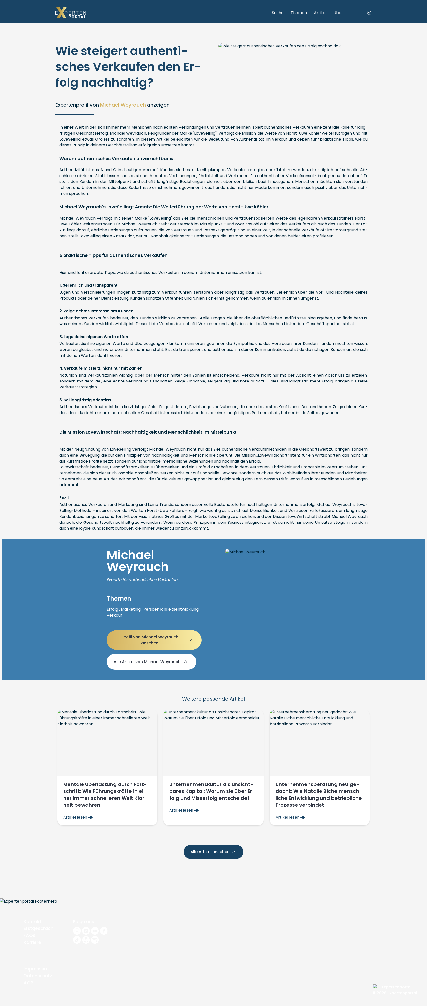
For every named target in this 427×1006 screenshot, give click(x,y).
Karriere (32, 942)
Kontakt (33, 921)
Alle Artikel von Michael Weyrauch (148, 661)
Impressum (36, 969)
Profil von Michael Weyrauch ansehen (150, 640)
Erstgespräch (38, 928)
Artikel (320, 13)
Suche (278, 13)
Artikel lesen (75, 817)
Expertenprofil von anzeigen (112, 104)
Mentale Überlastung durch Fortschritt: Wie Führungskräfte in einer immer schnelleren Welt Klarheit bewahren (105, 794)
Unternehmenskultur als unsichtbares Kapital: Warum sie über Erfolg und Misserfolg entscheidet (212, 791)
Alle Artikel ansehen (211, 852)
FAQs (29, 935)
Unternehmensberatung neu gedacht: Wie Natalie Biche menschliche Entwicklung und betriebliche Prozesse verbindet (319, 794)
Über (338, 13)
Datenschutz (38, 976)
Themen (299, 13)
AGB (28, 983)
